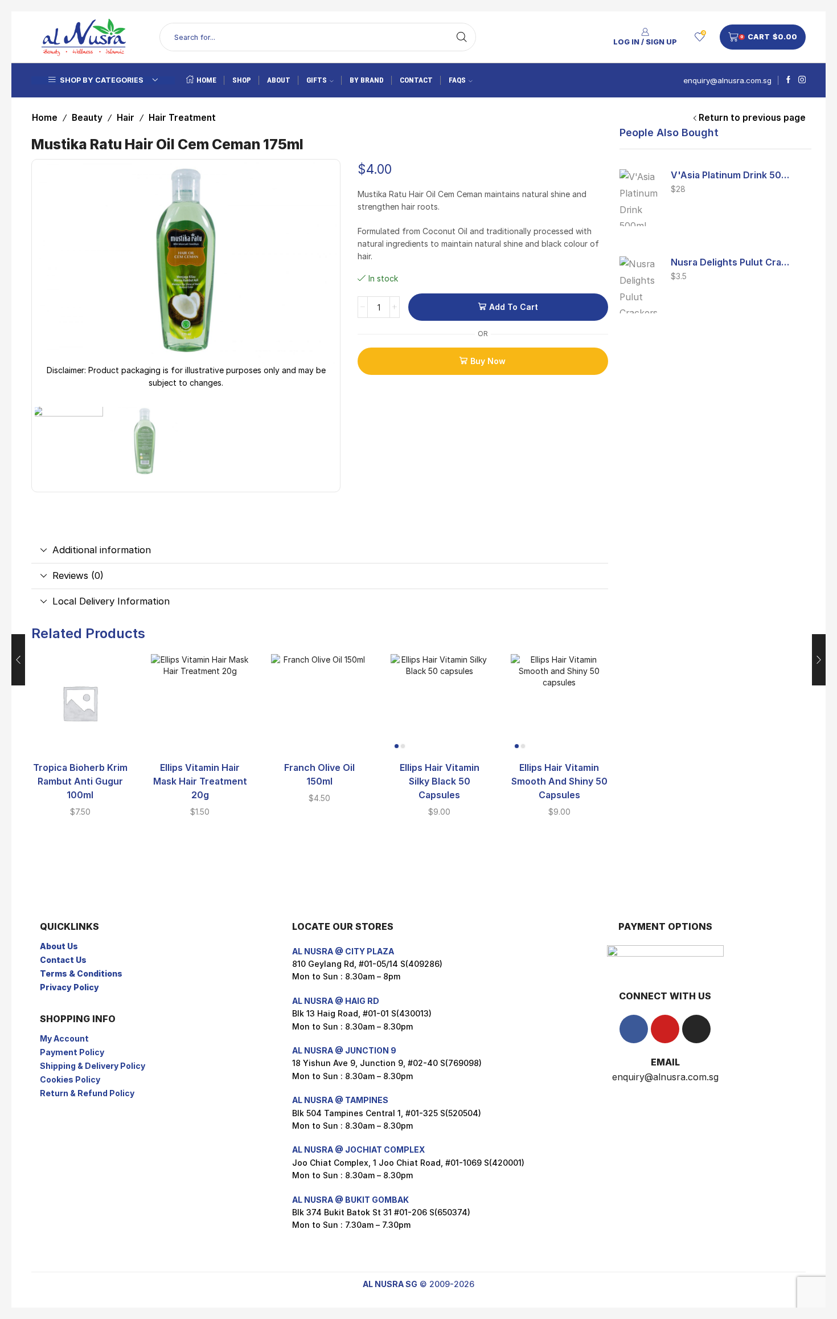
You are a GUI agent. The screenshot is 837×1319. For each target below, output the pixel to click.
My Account (64, 1038)
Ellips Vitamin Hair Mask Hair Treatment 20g (200, 781)
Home (206, 80)
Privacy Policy (69, 987)
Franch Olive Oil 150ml (319, 774)
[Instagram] (802, 80)
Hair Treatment (182, 117)
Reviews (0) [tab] (78, 575)
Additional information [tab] (101, 550)
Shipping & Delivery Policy (92, 1066)
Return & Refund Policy (87, 1093)
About (278, 80)
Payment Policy (72, 1052)
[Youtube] (665, 1029)
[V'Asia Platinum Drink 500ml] (639, 197)
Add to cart (513, 307)
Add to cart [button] (80, 734)
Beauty (87, 117)
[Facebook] (788, 80)
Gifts (316, 80)
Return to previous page (752, 117)
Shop (241, 80)
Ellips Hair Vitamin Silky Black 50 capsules (439, 781)
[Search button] (461, 37)
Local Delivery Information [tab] (111, 601)
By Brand (367, 80)
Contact (416, 80)
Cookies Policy (70, 1079)
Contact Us (63, 960)
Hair (125, 117)
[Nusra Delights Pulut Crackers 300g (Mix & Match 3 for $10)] (639, 284)
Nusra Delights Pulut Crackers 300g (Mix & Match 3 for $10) (731, 262)
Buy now (488, 361)
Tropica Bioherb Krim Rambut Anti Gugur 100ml (80, 781)
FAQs (457, 80)
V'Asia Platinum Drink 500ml (731, 175)
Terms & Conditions (81, 973)
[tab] (319, 550)
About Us (59, 946)
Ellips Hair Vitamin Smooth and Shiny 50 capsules (559, 781)
